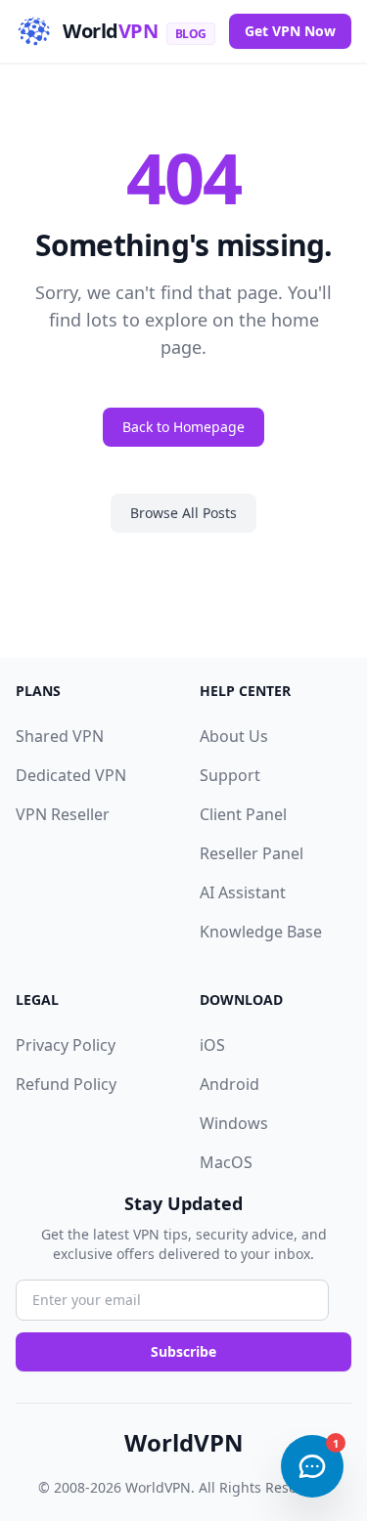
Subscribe (183, 1351)
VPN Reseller (63, 814)
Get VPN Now (290, 31)
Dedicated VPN (71, 775)
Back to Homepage (183, 426)
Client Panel (243, 814)
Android (229, 1084)
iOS (212, 1045)
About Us (234, 736)
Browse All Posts (183, 512)
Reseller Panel (251, 853)
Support (230, 775)
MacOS (226, 1162)
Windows (234, 1123)
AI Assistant (243, 892)
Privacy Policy (65, 1045)
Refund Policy (66, 1084)
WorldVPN (184, 1442)
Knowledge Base (261, 931)
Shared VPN (60, 736)
